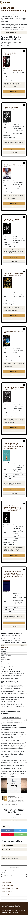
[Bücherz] (6, 2)
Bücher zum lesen (14, 867)
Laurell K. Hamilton (17, 70)
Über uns (4, 910)
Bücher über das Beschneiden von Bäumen (13, 898)
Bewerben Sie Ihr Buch (12, 910)
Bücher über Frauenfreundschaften (11, 895)
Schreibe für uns (21, 910)
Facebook (8, 830)
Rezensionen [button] (14, 94)
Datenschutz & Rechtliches (8, 912)
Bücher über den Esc (7, 845)
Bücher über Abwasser (7, 885)
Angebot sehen (14, 91)
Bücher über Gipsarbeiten (9, 849)
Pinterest (8, 834)
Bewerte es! (14, 820)
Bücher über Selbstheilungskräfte (10, 888)
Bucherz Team (11, 796)
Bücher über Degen (7, 891)
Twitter (21, 830)
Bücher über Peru (6, 882)
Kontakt (16, 912)
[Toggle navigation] (26, 2)
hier (5, 695)
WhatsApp (21, 834)
